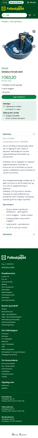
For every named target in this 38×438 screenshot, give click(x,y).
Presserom (5, 334)
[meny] (34, 15)
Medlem (4, 309)
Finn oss (4, 279)
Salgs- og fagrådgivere (9, 314)
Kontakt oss (5, 276)
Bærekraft (5, 341)
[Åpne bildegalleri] (34, 31)
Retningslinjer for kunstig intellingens (13, 352)
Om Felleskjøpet (7, 339)
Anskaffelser (6, 371)
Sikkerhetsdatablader (9, 322)
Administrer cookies (8, 267)
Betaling (4, 284)
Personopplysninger (8, 295)
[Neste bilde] (34, 46)
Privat (5, 2)
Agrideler (4, 388)
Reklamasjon (6, 290)
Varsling (4, 376)
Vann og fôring (15, 22)
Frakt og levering (7, 282)
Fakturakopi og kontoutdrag (10, 319)
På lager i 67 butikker (12, 115)
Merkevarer (5, 385)
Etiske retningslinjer (8, 349)
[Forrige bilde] (4, 46)
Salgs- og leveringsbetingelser (11, 317)
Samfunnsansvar (7, 369)
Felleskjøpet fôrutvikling (9, 355)
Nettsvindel (5, 297)
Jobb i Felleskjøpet (8, 344)
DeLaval (5, 68)
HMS (3, 347)
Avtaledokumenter (7, 374)
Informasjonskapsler (8, 300)
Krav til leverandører (8, 366)
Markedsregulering (8, 325)
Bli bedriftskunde (7, 312)
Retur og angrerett (8, 287)
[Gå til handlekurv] (30, 15)
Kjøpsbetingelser (7, 292)
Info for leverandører (8, 363)
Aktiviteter (5, 336)
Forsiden (5, 22)
